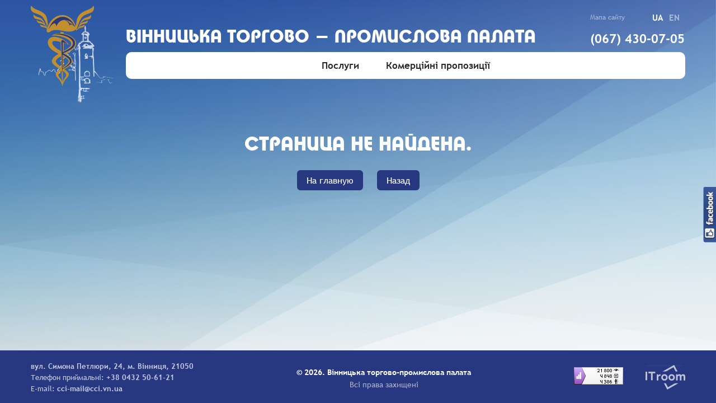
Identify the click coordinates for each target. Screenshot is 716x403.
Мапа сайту (607, 17)
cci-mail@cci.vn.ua (90, 388)
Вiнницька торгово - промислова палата (331, 37)
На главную (330, 180)
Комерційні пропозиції (438, 65)
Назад (398, 180)
